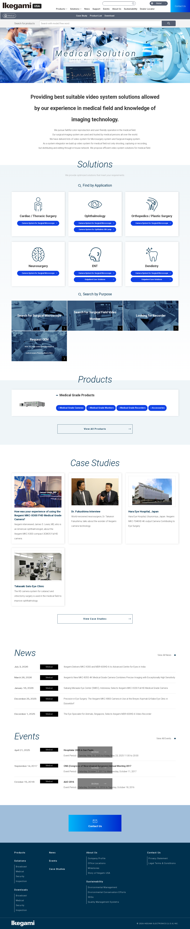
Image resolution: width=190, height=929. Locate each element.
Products (19, 852)
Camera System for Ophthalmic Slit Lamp (95, 229)
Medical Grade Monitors (102, 408)
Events (106, 9)
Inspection (21, 881)
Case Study (81, 15)
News (87, 9)
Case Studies (57, 869)
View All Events (163, 738)
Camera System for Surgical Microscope (38, 223)
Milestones (93, 868)
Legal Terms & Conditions (162, 863)
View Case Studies (95, 619)
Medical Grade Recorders (132, 408)
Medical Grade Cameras (71, 408)
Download (109, 15)
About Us (116, 9)
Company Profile (97, 858)
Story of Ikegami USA (99, 873)
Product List (96, 15)
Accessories (158, 408)
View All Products (95, 429)
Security (20, 876)
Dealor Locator (147, 9)
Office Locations (97, 863)
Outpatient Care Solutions (95, 279)
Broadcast (21, 867)
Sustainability (130, 9)
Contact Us (180, 6)
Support (96, 9)
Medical (11, 16)
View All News (164, 655)
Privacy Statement (158, 858)
